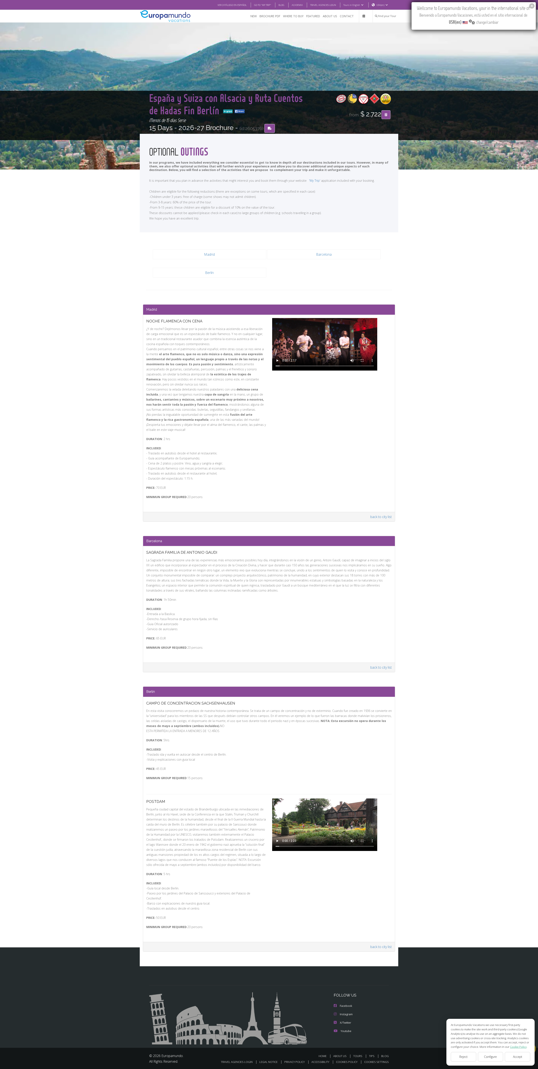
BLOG (281, 5)
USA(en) (380, 5)
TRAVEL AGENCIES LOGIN (323, 5)
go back (229, 111)
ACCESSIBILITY (320, 1062)
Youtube (346, 1031)
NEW (254, 16)
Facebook (346, 1006)
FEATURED (313, 16)
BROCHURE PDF (270, 16)
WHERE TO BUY (293, 16)
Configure (490, 1057)
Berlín (209, 272)
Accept (517, 1057)
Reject (463, 1057)
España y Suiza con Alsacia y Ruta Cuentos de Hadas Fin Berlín (226, 104)
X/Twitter (345, 1022)
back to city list (381, 516)
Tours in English (351, 5)
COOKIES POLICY (346, 1062)
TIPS (371, 1056)
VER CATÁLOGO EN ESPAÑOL (232, 5)
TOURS (357, 1056)
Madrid (209, 254)
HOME (323, 1056)
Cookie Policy (518, 1047)
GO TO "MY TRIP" (262, 5)
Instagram (346, 1014)
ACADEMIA (297, 5)
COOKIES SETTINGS (376, 1062)
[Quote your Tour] (385, 114)
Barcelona (324, 254)
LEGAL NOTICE (268, 1062)
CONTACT (347, 16)
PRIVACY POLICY (294, 1062)
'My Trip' (314, 181)
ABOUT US (330, 16)
